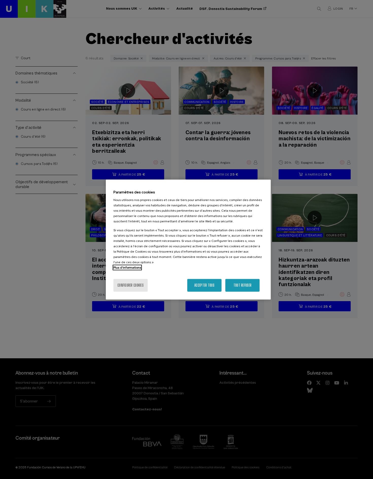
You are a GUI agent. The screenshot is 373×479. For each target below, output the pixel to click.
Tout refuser (242, 285)
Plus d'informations (127, 268)
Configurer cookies (130, 285)
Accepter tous (204, 285)
